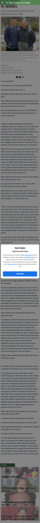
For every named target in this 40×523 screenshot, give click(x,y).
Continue (20, 274)
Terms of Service (26, 255)
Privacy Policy (30, 257)
